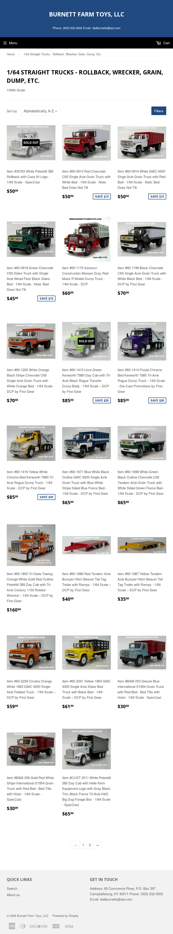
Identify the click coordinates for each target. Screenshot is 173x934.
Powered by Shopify (65, 915)
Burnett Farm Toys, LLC (86, 14)
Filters (158, 111)
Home (10, 54)
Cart (166, 42)
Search (12, 888)
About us (13, 894)
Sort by (12, 111)
